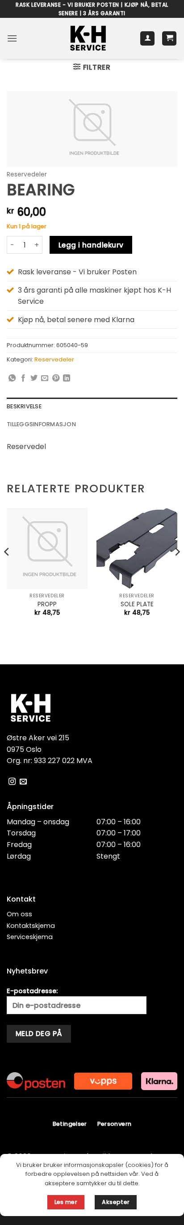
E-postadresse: (32, 990)
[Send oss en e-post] (23, 782)
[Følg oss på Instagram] (12, 782)
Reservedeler (27, 174)
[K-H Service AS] (88, 38)
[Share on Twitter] (34, 378)
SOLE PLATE (137, 604)
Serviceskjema (30, 936)
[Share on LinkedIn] (66, 378)
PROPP (47, 604)
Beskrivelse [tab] (24, 406)
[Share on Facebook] (23, 378)
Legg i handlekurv (91, 245)
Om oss (19, 914)
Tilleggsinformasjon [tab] (41, 424)
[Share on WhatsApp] (12, 378)
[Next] (176, 570)
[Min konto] (147, 38)
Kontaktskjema (31, 925)
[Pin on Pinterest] (55, 378)
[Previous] (7, 570)
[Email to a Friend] (44, 378)
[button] (12, 38)
